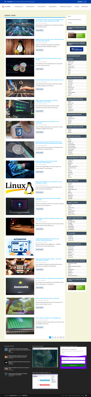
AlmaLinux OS (71, 246)
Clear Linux (70, 247)
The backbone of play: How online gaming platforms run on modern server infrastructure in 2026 (20, 350)
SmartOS (70, 255)
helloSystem (71, 226)
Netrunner (70, 106)
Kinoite (69, 132)
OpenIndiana (71, 229)
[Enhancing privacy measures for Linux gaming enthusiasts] (20, 206)
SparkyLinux (71, 109)
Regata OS (70, 195)
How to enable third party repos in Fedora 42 (47, 298)
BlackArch (70, 163)
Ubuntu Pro (70, 257)
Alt (41, 23)
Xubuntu (70, 93)
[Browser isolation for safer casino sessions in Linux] (20, 88)
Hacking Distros (30, 6)
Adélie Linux (71, 61)
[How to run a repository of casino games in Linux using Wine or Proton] (20, 188)
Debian (69, 64)
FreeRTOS (70, 237)
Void (69, 73)
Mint (41, 320)
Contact (70, 22)
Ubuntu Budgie (71, 92)
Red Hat (70, 252)
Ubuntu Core (71, 240)
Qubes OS (70, 173)
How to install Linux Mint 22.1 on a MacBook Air (48, 318)
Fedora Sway (71, 149)
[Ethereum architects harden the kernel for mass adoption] (20, 67)
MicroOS (70, 152)
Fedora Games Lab (72, 189)
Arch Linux (70, 62)
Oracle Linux (71, 250)
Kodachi (70, 170)
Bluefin (69, 130)
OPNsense (70, 272)
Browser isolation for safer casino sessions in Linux (49, 79)
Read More (39, 30)
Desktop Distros (19, 6)
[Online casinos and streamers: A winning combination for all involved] (20, 109)
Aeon (69, 138)
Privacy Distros (41, 6)
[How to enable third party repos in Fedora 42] (20, 306)
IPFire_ (69, 267)
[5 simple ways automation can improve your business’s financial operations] (20, 246)
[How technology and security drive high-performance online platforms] (20, 169)
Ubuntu (69, 90)
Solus (69, 72)
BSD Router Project (72, 263)
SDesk (69, 123)
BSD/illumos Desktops (65, 6)
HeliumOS (70, 150)
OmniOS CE (70, 249)
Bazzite (69, 184)
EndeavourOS (71, 118)
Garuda (69, 120)
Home (62, 395)
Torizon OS (70, 238)
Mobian (69, 209)
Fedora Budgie (71, 144)
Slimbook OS (71, 87)
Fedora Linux (71, 66)
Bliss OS (70, 204)
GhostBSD (70, 224)
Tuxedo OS (70, 89)
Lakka (69, 190)
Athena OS (70, 160)
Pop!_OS (70, 86)
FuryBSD (70, 223)
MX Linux (70, 104)
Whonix (70, 177)
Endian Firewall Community (74, 266)
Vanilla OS (70, 110)
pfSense (70, 274)
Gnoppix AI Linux (72, 167)
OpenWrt (70, 271)
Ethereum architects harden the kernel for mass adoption (19, 362)
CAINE (69, 164)
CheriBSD (70, 220)
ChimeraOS (70, 186)
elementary (70, 79)
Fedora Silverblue (72, 147)
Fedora (42, 300)
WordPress (25, 395)
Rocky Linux (71, 254)
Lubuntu (70, 84)
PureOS (69, 107)
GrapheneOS (71, 207)
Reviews (77, 6)
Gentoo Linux (71, 67)
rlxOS (69, 70)
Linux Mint (70, 83)
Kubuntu (70, 81)
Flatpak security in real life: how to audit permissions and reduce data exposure (18, 356)
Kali (69, 169)
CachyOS (70, 116)
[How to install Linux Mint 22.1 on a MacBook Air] (20, 325)
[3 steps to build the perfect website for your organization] (20, 130)
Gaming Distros (53, 6)
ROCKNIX (70, 197)
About (69, 16)
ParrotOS (70, 172)
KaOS (69, 69)
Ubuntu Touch (71, 214)
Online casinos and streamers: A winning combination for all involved (18, 374)
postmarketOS (71, 210)
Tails (69, 175)
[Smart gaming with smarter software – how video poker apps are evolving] (20, 266)
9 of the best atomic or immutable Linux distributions (50, 278)
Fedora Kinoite (71, 146)
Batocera (70, 183)
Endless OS (70, 103)
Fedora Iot (70, 235)
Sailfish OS (70, 212)
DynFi (69, 264)
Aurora (69, 129)
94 (60, 337)
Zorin (69, 95)
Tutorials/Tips (84, 6)
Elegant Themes (13, 395)
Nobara (69, 192)
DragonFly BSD (71, 221)
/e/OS (69, 206)
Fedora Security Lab (72, 166)
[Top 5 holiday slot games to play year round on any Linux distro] (20, 226)
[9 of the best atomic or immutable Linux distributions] (20, 286)
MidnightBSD (71, 227)
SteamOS (70, 198)
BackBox (70, 161)
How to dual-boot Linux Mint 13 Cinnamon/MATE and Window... (28, 1)
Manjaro (70, 121)
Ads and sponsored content (74, 19)
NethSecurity (71, 269)
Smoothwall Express (72, 275)
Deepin (69, 101)
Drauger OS (70, 187)
